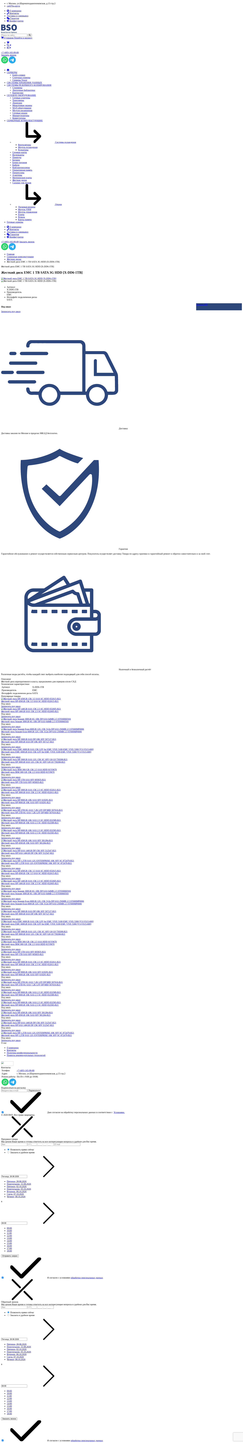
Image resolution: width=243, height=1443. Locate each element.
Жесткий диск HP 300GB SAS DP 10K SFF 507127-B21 (27, 742)
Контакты (11, 1050)
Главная (10, 254)
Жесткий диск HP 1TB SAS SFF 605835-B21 (22, 782)
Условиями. (119, 1112)
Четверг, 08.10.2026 (16, 1196)
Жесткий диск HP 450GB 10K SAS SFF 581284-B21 (26, 843)
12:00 (9, 1235)
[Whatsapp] (4, 62)
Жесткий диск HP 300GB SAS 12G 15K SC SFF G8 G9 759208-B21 (33, 762)
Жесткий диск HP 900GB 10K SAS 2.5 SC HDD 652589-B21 (30, 823)
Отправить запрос (10, 1256)
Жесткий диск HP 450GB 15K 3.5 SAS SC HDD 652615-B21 (30, 701)
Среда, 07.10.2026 (15, 1194)
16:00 (9, 1246)
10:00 (9, 1230)
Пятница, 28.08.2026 (16, 1181)
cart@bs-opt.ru (13, 6)
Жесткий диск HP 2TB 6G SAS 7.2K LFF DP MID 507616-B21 (30, 812)
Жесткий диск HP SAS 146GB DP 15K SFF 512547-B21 (27, 853)
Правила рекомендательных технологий (26, 1055)
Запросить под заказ (10, 706)
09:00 (9, 1228)
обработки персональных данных (87, 1278)
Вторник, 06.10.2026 (16, 1191)
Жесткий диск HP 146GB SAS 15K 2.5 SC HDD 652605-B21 (30, 711)
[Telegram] (12, 62)
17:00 (9, 1248)
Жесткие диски (14, 259)
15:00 (9, 1243)
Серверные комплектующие (20, 256)
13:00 (9, 1238)
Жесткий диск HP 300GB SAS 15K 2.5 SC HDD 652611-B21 (29, 792)
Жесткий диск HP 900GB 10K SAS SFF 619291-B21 (26, 802)
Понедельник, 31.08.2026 (19, 1184)
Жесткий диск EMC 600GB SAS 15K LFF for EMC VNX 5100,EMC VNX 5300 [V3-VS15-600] (46, 752)
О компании (13, 1048)
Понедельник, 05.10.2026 (19, 1189)
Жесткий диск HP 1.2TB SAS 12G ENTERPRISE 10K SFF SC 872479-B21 (36, 863)
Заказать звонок (8, 55)
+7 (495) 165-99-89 (10, 52)
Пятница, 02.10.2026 (16, 1186)
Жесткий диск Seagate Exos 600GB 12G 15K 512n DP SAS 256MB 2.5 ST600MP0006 (41, 731)
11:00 (9, 1233)
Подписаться (34, 1091)
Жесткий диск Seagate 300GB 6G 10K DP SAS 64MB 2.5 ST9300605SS (35, 721)
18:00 (9, 1251)
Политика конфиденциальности (22, 1053)
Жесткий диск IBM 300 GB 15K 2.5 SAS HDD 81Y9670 (27, 772)
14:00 (9, 1241)
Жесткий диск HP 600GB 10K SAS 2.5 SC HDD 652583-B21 (30, 833)
